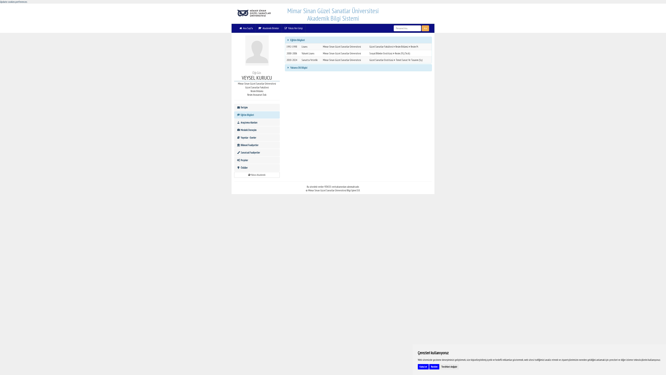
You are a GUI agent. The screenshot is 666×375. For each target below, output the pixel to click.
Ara (425, 28)
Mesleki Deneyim (248, 130)
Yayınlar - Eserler (248, 137)
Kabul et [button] (423, 366)
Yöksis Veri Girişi (295, 28)
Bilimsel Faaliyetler (249, 145)
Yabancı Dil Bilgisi (298, 67)
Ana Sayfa (247, 28)
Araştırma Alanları (248, 122)
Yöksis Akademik (258, 174)
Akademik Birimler (270, 28)
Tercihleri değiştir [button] (449, 366)
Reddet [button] (434, 366)
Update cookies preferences (13, 1)
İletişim (244, 107)
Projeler (244, 160)
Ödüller (244, 167)
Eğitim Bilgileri (247, 114)
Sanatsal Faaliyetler (250, 152)
